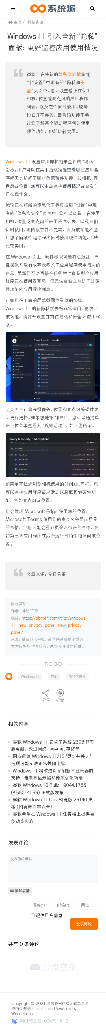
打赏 (60, 700)
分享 (46, 700)
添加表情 (22, 891)
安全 (54, 676)
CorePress (42, 1008)
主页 (17, 22)
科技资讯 (35, 22)
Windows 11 (18, 161)
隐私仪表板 (69, 74)
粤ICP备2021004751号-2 (43, 1021)
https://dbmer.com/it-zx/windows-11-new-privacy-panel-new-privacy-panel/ (49, 625)
